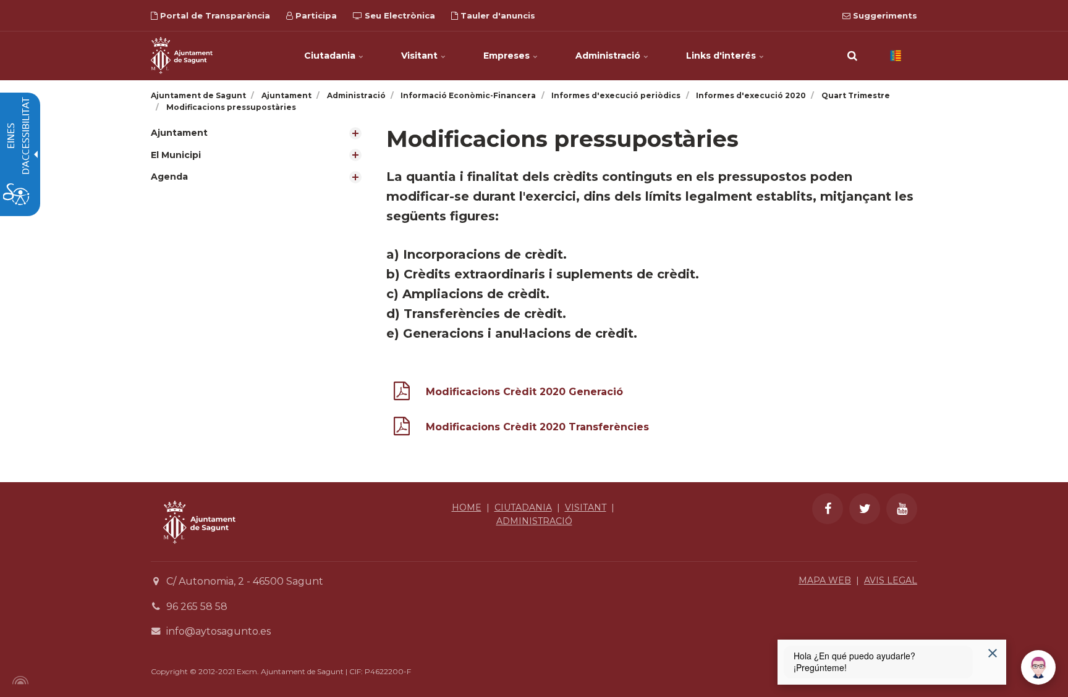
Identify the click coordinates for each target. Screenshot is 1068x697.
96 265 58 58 (196, 606)
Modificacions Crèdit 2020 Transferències (537, 427)
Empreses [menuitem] (507, 55)
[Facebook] (827, 508)
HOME (466, 507)
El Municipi (176, 155)
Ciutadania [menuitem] (331, 55)
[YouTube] (901, 508)
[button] (852, 55)
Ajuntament (179, 132)
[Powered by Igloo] (18, 680)
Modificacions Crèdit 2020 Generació (524, 392)
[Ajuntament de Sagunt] (182, 55)
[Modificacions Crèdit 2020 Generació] (402, 393)
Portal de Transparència (214, 15)
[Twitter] (864, 508)
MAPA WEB (825, 580)
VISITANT (585, 507)
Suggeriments (883, 15)
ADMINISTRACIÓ (534, 521)
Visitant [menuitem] (420, 55)
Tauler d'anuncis (496, 15)
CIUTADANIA (523, 507)
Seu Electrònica (398, 15)
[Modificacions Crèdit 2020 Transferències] (402, 428)
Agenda (169, 176)
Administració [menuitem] (609, 55)
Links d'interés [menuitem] (722, 55)
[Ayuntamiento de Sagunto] (199, 553)
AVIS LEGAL (890, 580)
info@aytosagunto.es (218, 631)
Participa (315, 15)
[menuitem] (259, 133)
